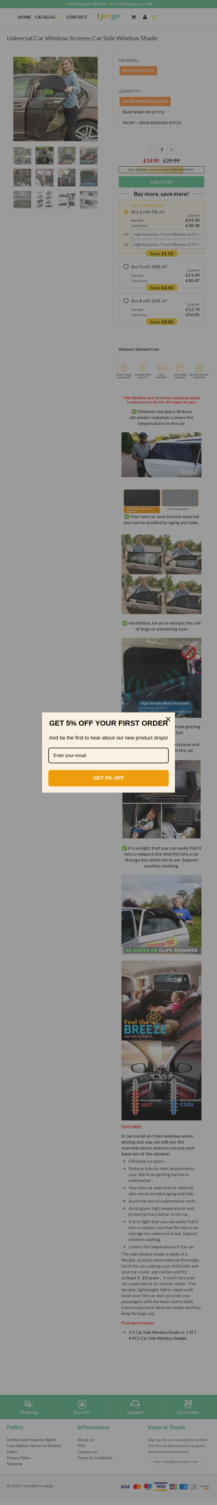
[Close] (168, 719)
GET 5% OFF (108, 778)
